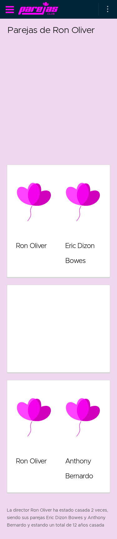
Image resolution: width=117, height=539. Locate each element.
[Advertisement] (58, 95)
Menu (9, 9)
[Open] (107, 9)
